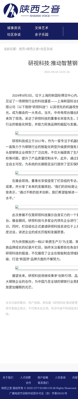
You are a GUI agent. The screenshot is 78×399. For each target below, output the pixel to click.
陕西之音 (33, 49)
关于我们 (8, 377)
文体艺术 (41, 28)
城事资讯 (14, 28)
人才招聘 (25, 377)
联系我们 (43, 382)
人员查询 (60, 377)
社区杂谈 (14, 34)
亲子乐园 (41, 34)
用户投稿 (42, 377)
